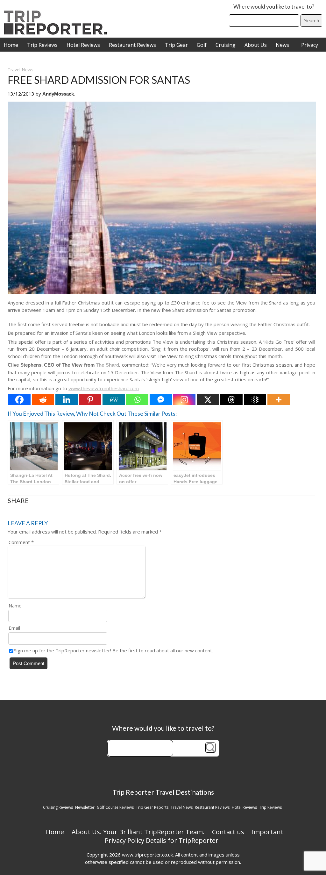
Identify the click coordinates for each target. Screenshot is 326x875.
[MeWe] (114, 399)
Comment (21, 542)
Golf (202, 44)
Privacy (309, 44)
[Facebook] (19, 399)
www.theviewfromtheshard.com (103, 388)
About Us (255, 44)
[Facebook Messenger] (161, 399)
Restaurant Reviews (132, 44)
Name (15, 605)
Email (14, 628)
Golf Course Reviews (115, 807)
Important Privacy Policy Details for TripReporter (194, 836)
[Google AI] (255, 399)
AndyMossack (58, 94)
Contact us (228, 832)
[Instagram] (184, 399)
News (282, 44)
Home (11, 44)
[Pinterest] (90, 399)
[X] (208, 399)
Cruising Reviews (58, 807)
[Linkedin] (66, 399)
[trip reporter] (57, 33)
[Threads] (231, 399)
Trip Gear (176, 44)
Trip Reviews (42, 44)
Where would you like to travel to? (273, 6)
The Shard (107, 365)
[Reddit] (43, 399)
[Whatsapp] (137, 399)
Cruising (226, 44)
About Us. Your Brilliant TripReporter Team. (138, 832)
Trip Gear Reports (152, 807)
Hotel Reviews (83, 44)
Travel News (20, 70)
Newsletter (85, 807)
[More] (278, 399)
